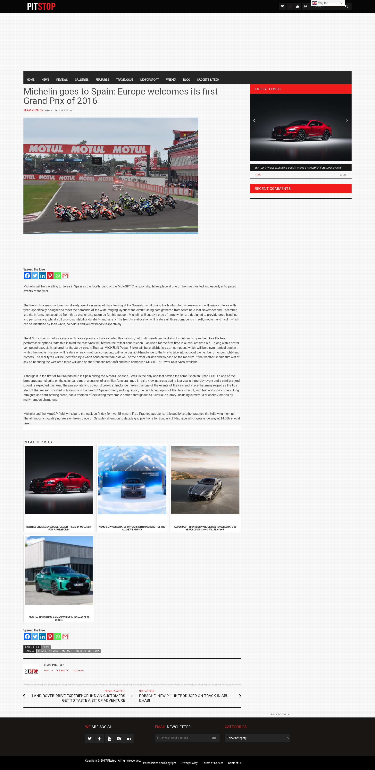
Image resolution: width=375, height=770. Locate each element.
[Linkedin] (42, 275)
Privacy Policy (189, 763)
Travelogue (124, 79)
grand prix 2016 (48, 651)
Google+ (78, 670)
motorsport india (87, 651)
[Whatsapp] (57, 275)
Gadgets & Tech (208, 79)
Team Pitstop (33, 110)
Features (102, 79)
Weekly (171, 79)
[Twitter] (34, 275)
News (45, 79)
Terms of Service (212, 763)
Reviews (62, 79)
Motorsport (149, 79)
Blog (186, 79)
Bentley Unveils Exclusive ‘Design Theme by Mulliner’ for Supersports (298, 167)
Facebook (63, 670)
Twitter (48, 670)
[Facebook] (27, 275)
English (322, 2)
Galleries (82, 79)
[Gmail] (65, 275)
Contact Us (235, 763)
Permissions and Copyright (159, 763)
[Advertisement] (187, 42)
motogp (67, 651)
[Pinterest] (50, 275)
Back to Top (278, 714)
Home (31, 79)
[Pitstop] (41, 6)
